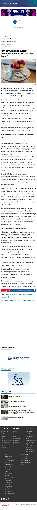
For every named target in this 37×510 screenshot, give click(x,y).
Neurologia (7, 471)
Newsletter (3, 435)
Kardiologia (7, 475)
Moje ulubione (29, 435)
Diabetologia (8, 468)
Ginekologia (8, 480)
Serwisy (15, 431)
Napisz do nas (4, 444)
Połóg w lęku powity (14, 396)
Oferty (2, 433)
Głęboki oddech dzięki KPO (16, 418)
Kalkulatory (28, 447)
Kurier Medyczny (9, 482)
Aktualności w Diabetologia (26, 294)
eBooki (14, 436)
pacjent (20, 300)
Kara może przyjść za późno (16, 401)
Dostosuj (28, 433)
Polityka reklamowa (5, 442)
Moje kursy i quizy (30, 442)
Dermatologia (8, 466)
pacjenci (24, 300)
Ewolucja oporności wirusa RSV (17, 406)
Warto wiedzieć (8, 491)
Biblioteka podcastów (10, 493)
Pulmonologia (8, 479)
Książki (14, 435)
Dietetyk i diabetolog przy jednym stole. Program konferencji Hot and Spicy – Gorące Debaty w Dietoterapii (21, 412)
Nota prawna (4, 446)
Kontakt (3, 436)
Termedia (33, 506)
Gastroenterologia (9, 477)
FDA (33, 300)
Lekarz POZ (7, 462)
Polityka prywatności (6, 440)
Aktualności (5, 297)
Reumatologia (8, 473)
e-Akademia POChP (26, 460)
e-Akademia (16, 442)
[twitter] (13, 39)
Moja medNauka (29, 431)
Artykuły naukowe (30, 446)
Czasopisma (16, 433)
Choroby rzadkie (9, 464)
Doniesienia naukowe (11, 294)
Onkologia (7, 469)
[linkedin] (15, 39)
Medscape (7, 46)
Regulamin (3, 447)
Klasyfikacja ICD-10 (30, 451)
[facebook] (10, 39)
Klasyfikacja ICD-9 (30, 449)
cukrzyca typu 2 (13, 300)
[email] (8, 39)
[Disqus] (18, 324)
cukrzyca (6, 300)
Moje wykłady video (30, 440)
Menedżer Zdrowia (9, 460)
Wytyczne (28, 444)
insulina (29, 300)
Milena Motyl (11, 41)
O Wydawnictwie (5, 431)
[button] (34, 3)
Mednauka (15, 444)
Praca (2, 438)
